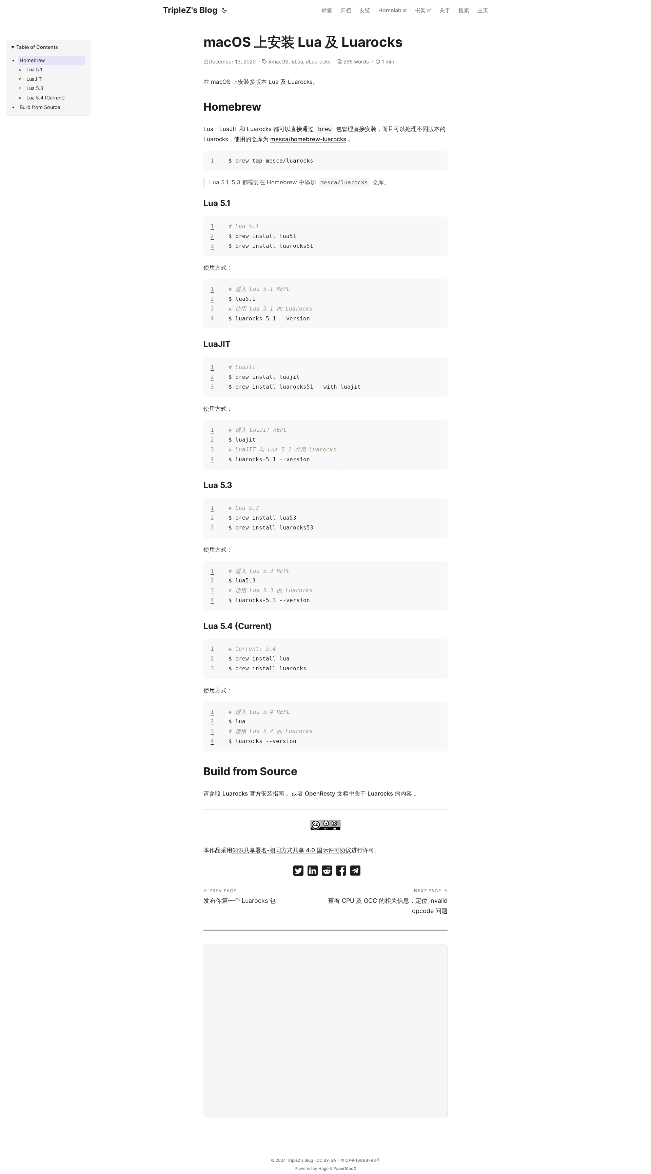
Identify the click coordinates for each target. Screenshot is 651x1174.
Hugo (323, 1168)
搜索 (463, 10)
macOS (280, 61)
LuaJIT (34, 79)
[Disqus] (325, 1029)
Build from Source (40, 107)
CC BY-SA (326, 1160)
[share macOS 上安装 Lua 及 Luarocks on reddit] (327, 872)
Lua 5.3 (34, 88)
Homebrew (32, 60)
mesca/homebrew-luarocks (308, 139)
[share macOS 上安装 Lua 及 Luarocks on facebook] (341, 872)
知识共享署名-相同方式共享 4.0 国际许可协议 (291, 850)
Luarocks (320, 61)
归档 (345, 10)
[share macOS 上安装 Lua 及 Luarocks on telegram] (355, 872)
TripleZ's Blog (190, 10)
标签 (326, 10)
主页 (482, 10)
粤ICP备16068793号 (360, 1160)
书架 (420, 10)
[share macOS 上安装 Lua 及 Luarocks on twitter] (298, 872)
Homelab (389, 10)
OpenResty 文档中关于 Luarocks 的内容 (358, 793)
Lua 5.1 (34, 69)
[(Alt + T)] (224, 10)
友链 (364, 10)
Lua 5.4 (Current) (45, 97)
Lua (299, 61)
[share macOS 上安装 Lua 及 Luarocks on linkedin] (313, 872)
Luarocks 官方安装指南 (253, 793)
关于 (444, 10)
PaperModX (344, 1168)
